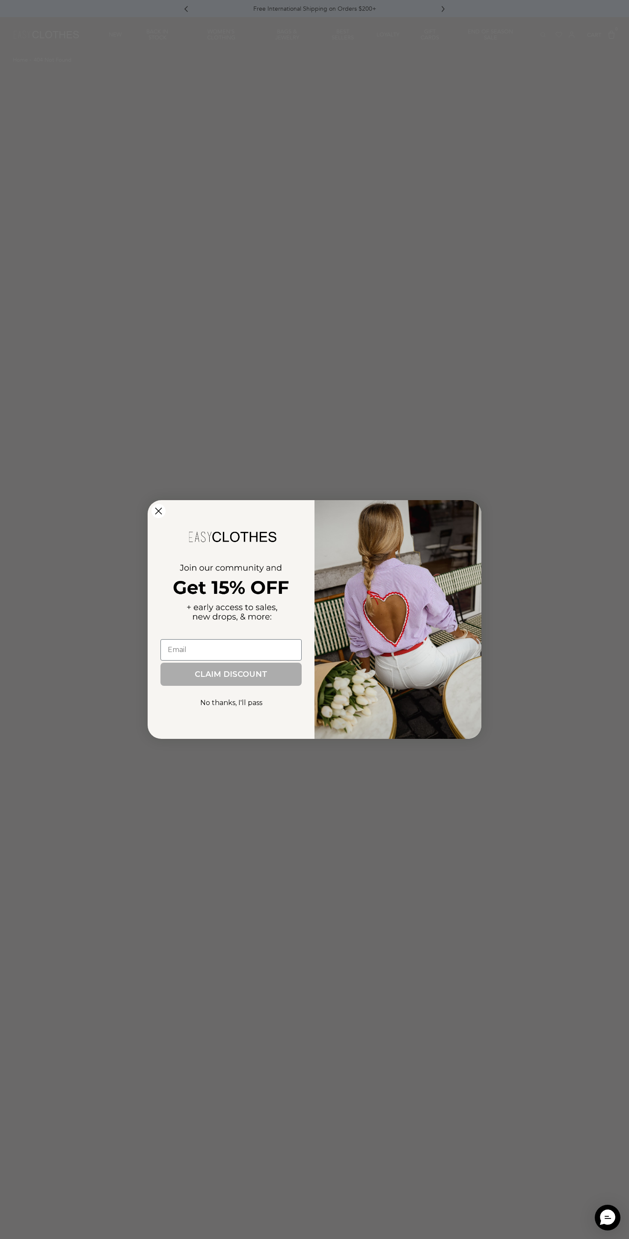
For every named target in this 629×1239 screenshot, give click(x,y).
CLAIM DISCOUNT (231, 674)
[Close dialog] (158, 511)
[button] (607, 1217)
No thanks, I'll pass (231, 703)
